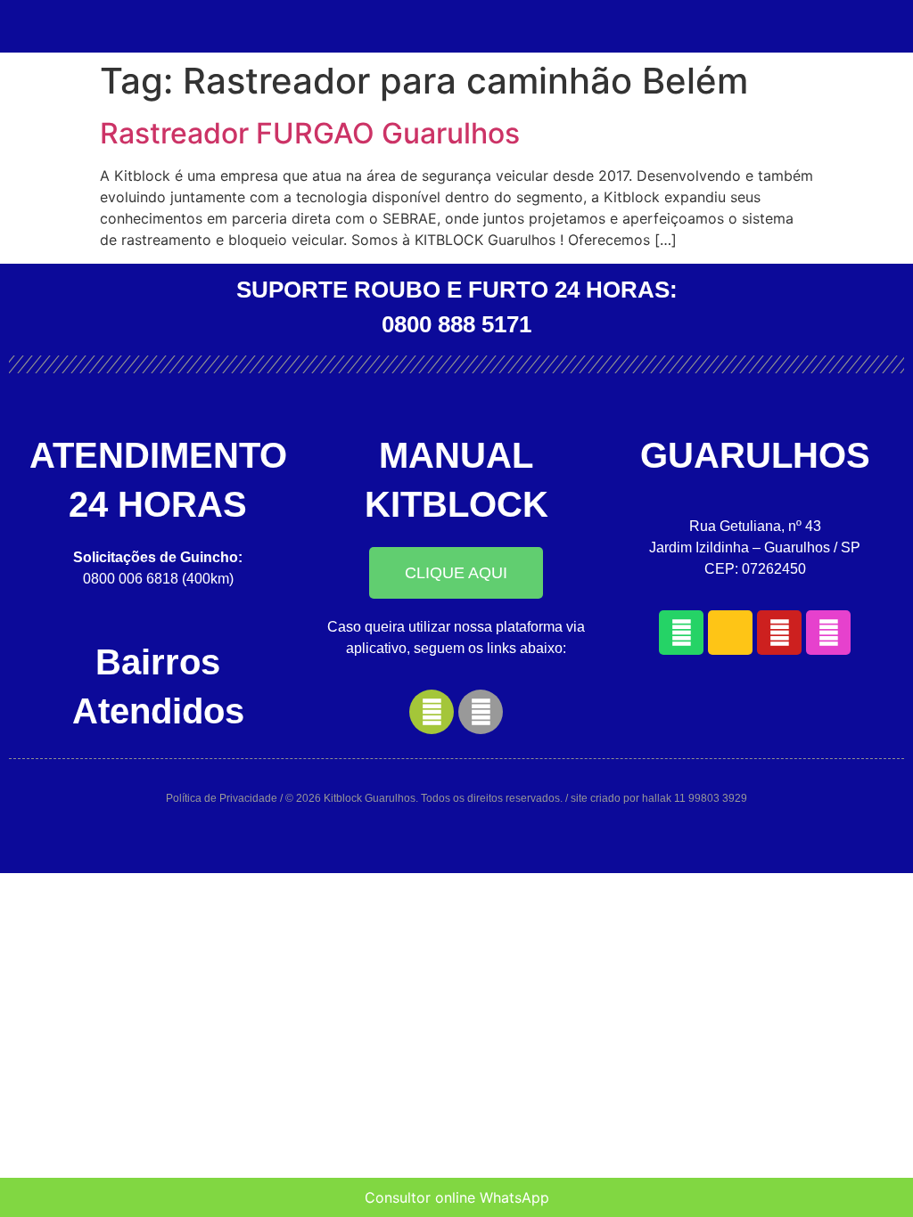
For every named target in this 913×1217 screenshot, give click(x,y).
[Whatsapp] (681, 632)
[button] (456, 573)
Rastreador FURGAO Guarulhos (310, 133)
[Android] (431, 712)
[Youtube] (779, 632)
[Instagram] (828, 632)
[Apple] (480, 712)
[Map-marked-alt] (730, 632)
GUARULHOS (755, 455)
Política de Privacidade (221, 798)
